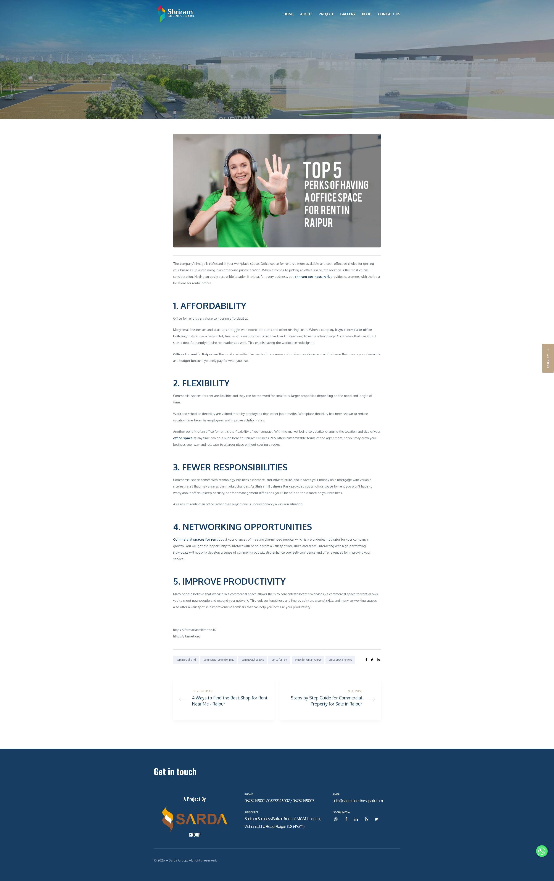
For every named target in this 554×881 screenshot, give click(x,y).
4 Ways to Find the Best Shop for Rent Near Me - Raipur (223, 699)
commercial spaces (253, 659)
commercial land (186, 659)
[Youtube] (366, 819)
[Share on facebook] (366, 660)
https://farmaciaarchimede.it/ (195, 630)
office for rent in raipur (308, 659)
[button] (548, 358)
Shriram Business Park (272, 486)
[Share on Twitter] (372, 660)
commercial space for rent (219, 659)
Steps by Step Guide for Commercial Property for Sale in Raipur (330, 699)
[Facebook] (346, 819)
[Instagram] (335, 819)
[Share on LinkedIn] (378, 660)
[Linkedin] (356, 819)
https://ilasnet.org (186, 636)
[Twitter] (376, 819)
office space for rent (340, 659)
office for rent (279, 659)
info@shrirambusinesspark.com (358, 800)
